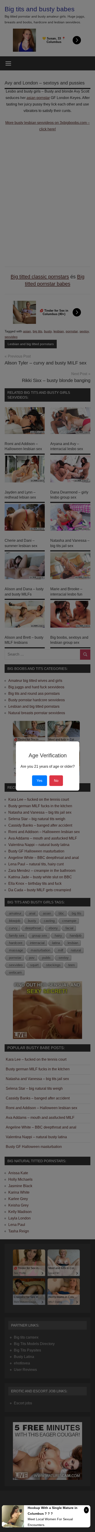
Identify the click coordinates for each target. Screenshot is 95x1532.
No (56, 781)
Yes (39, 781)
